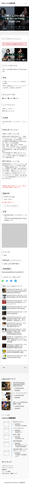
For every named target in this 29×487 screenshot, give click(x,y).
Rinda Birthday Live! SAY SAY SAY (17, 297)
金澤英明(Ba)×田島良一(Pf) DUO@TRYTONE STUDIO (14, 346)
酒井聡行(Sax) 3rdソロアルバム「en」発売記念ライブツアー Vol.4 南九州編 (17, 340)
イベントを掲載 (5, 415)
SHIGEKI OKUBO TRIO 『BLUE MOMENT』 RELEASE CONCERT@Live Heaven (16, 332)
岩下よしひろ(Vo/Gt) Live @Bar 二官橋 (20, 403)
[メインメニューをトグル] (25, 3)
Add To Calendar (12, 205)
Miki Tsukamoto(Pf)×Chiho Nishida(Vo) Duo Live (14, 325)
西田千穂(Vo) (15, 264)
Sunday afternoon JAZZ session (16, 308)
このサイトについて (7, 465)
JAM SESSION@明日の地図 (15, 352)
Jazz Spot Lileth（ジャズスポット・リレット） (15, 216)
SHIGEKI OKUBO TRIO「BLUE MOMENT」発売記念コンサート (16, 319)
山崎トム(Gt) (7, 264)
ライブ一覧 (16, 134)
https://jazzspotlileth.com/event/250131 (13, 272)
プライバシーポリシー (8, 467)
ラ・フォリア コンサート (20, 393)
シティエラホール (18, 428)
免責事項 (4, 469)
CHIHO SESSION (12, 313)
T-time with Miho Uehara (14, 357)
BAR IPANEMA (17, 441)
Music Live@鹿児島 (8, 3)
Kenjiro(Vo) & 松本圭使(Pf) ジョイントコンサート (16, 303)
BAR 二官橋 (16, 434)
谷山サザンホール (18, 422)
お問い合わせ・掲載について (10, 473)
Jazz (5, 255)
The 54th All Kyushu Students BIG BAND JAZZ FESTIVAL (16, 291)
